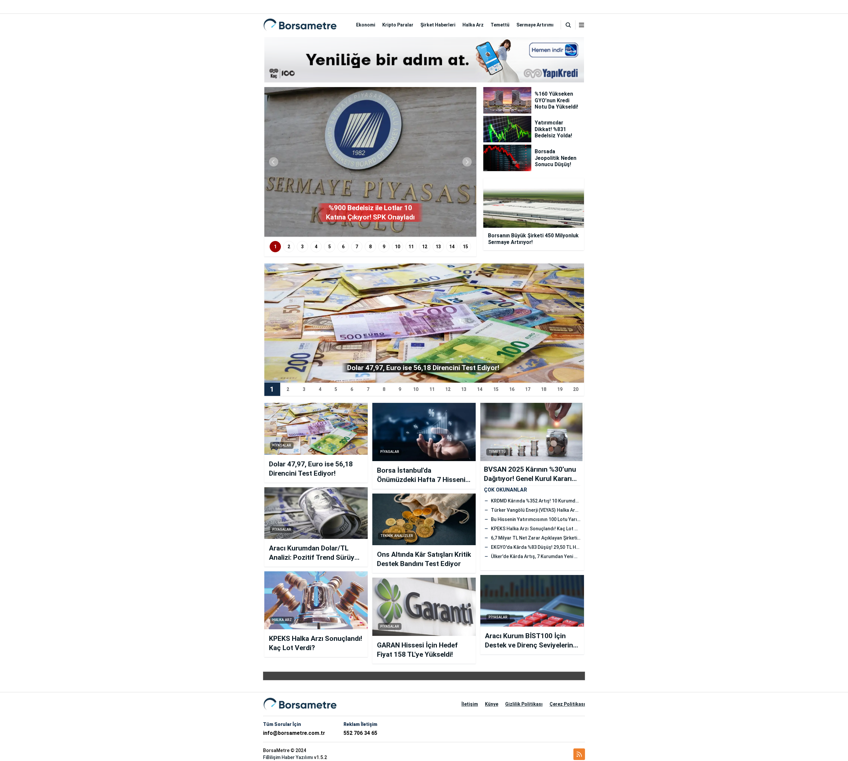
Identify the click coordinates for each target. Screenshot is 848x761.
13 (438, 246)
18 (543, 389)
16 (511, 389)
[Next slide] (467, 161)
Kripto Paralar (397, 24)
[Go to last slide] (273, 161)
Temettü (500, 24)
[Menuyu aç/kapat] (581, 25)
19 (559, 389)
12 (424, 246)
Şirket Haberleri (437, 24)
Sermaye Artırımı (535, 24)
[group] (370, 162)
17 (527, 389)
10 (397, 246)
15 (465, 246)
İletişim (469, 704)
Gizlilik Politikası (524, 704)
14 (451, 246)
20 (575, 389)
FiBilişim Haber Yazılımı (288, 757)
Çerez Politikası (567, 704)
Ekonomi (365, 24)
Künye (491, 704)
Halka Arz (473, 24)
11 (411, 246)
